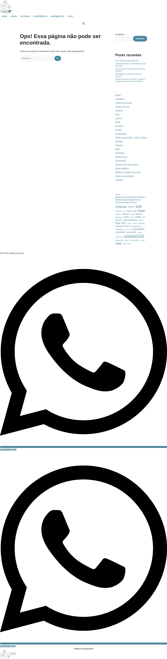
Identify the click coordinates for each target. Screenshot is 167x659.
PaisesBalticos (119, 229)
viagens (142, 240)
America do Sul (122, 106)
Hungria (118, 145)
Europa (118, 130)
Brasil (117, 122)
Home (4, 16)
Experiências (40, 16)
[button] (83, 23)
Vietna (124, 243)
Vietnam (119, 180)
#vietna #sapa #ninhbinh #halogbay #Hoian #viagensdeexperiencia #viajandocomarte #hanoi (130, 199)
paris (126, 229)
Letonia (129, 223)
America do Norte (123, 103)
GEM (143, 217)
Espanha (119, 126)
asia (124, 211)
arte (139, 206)
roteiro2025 (139, 229)
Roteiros (25, 16)
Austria (118, 118)
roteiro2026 (120, 232)
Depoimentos (57, 16)
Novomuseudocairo (135, 226)
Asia (117, 114)
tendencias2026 (134, 240)
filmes (138, 217)
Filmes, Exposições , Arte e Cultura (131, 137)
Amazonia (119, 99)
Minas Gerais (121, 157)
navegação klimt (122, 226)
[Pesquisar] (57, 58)
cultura (132, 214)
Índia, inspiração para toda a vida (126, 60)
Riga (130, 229)
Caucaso (125, 214)
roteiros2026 (134, 236)
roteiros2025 (119, 237)
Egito (126, 217)
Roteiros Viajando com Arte (127, 172)
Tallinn (127, 240)
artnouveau (118, 211)
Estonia (132, 217)
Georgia (118, 220)
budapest (118, 214)
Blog (70, 16)
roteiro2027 (131, 232)
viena (118, 243)
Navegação (120, 160)
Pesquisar (119, 34)
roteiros (139, 232)
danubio (139, 214)
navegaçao (141, 223)
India (117, 149)
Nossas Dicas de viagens (126, 164)
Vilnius (129, 243)
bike (135, 211)
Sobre (14, 16)
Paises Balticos (122, 168)
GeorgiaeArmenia (130, 220)
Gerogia (118, 141)
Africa (118, 95)
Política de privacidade (83, 649)
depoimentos (119, 217)
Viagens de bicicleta (124, 176)
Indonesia (119, 153)
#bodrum (118, 194)
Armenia (119, 110)
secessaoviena (119, 240)
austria (129, 211)
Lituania (134, 223)
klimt (123, 223)
